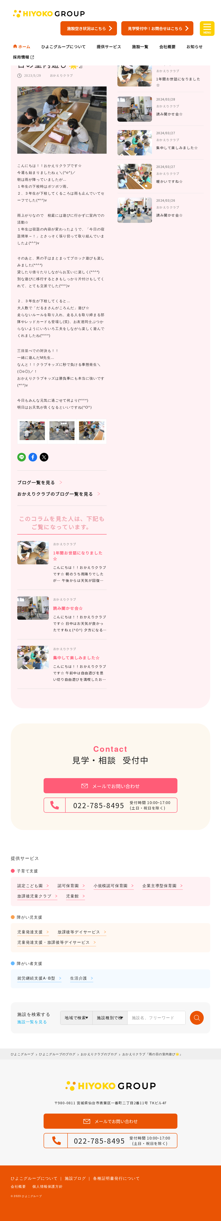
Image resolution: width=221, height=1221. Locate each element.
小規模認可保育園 (111, 885)
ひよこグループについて (63, 46)
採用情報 (21, 57)
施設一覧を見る (32, 1021)
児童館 (72, 896)
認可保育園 (68, 885)
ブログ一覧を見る (36, 482)
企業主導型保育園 (159, 885)
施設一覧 (140, 46)
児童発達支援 (30, 931)
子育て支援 (27, 870)
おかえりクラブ (61, 75)
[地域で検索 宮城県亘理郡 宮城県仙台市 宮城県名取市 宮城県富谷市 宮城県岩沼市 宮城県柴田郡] (76, 1018)
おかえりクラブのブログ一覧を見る (55, 494)
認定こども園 (30, 885)
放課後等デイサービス (79, 931)
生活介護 (78, 978)
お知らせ (194, 46)
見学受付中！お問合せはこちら (155, 28)
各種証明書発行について (116, 1178)
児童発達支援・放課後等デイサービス (53, 942)
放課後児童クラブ (34, 896)
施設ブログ (75, 1178)
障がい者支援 (30, 963)
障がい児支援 (30, 917)
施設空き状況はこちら (86, 28)
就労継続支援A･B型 (36, 978)
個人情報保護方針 (47, 1186)
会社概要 (167, 46)
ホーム (24, 46)
